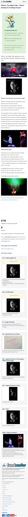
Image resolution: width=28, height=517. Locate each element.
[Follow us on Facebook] (3, 515)
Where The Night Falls (7, 249)
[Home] (6, 1)
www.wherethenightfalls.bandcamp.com (12, 198)
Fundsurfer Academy (6, 497)
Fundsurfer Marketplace (7, 495)
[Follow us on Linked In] (8, 515)
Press (3, 508)
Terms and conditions (7, 499)
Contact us (4, 489)
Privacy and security (6, 504)
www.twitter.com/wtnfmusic (9, 200)
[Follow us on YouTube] (13, 515)
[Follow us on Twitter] (6, 515)
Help (3, 491)
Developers (4, 510)
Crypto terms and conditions (8, 501)
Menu (25, 1)
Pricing (3, 493)
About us (4, 487)
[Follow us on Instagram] (11, 515)
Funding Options (6, 483)
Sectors (4, 485)
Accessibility (5, 506)
